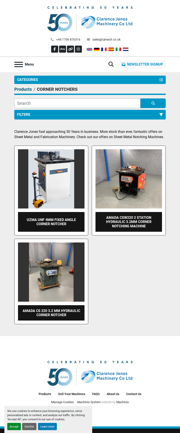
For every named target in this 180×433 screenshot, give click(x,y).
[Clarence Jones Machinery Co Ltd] (90, 373)
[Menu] (18, 64)
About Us (113, 394)
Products (45, 394)
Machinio (122, 402)
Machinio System (89, 402)
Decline (29, 426)
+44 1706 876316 (68, 39)
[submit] (153, 103)
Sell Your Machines (71, 394)
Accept (14, 426)
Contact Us (133, 394)
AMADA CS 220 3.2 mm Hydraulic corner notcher (51, 313)
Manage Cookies (62, 402)
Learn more (47, 426)
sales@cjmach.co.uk (106, 39)
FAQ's (96, 394)
